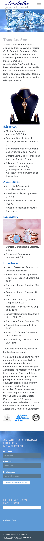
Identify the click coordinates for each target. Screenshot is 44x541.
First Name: (9, 451)
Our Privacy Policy (9, 520)
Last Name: (8, 462)
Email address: (9, 472)
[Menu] (37, 4)
